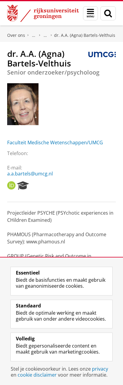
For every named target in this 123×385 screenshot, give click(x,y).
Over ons (16, 35)
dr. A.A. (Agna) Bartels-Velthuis (84, 35)
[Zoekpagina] (108, 13)
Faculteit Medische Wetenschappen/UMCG (55, 142)
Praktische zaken (34, 35)
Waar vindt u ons (45, 35)
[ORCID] (11, 185)
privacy (100, 369)
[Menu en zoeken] (90, 13)
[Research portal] (23, 185)
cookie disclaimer (37, 375)
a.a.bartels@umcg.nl (30, 174)
